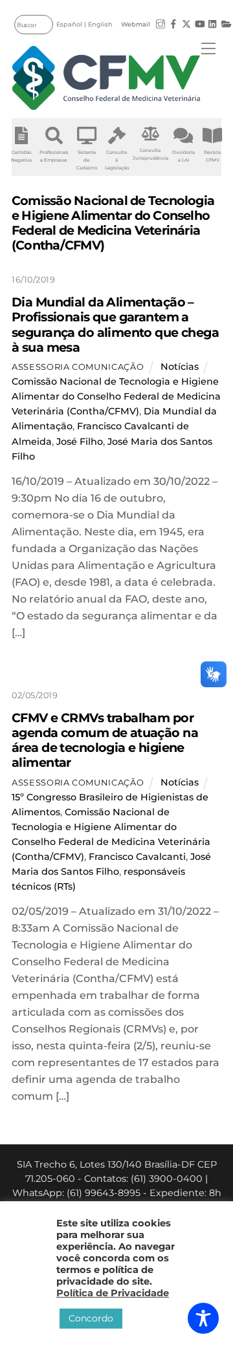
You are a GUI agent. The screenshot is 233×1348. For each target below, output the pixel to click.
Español (69, 24)
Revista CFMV (212, 156)
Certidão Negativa (21, 156)
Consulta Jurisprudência (150, 154)
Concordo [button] (91, 1318)
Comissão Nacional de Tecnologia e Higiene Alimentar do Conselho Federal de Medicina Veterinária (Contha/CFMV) (116, 396)
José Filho (79, 441)
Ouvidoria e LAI (183, 156)
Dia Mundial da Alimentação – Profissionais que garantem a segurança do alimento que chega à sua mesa (115, 324)
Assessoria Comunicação (78, 366)
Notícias (180, 366)
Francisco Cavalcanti (137, 856)
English (100, 24)
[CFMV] (106, 78)
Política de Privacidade (112, 1293)
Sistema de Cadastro (86, 160)
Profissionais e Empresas (54, 156)
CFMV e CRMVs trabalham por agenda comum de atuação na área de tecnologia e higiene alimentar (105, 740)
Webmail (135, 24)
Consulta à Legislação (117, 160)
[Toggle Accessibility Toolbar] (203, 1318)
